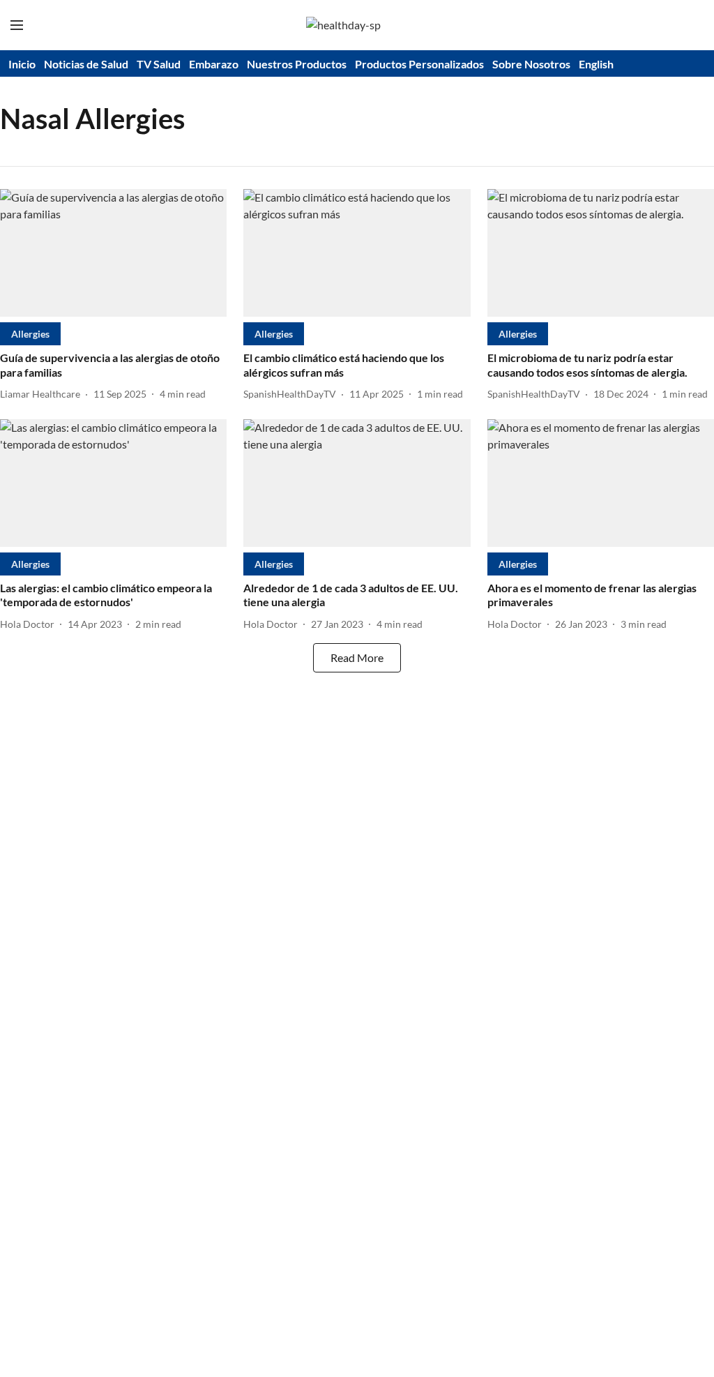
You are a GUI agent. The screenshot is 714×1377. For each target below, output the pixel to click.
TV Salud (159, 63)
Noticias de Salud (86, 63)
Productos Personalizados (419, 63)
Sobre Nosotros (531, 63)
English (596, 63)
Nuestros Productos (297, 63)
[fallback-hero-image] (113, 253)
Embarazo (213, 63)
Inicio (22, 63)
